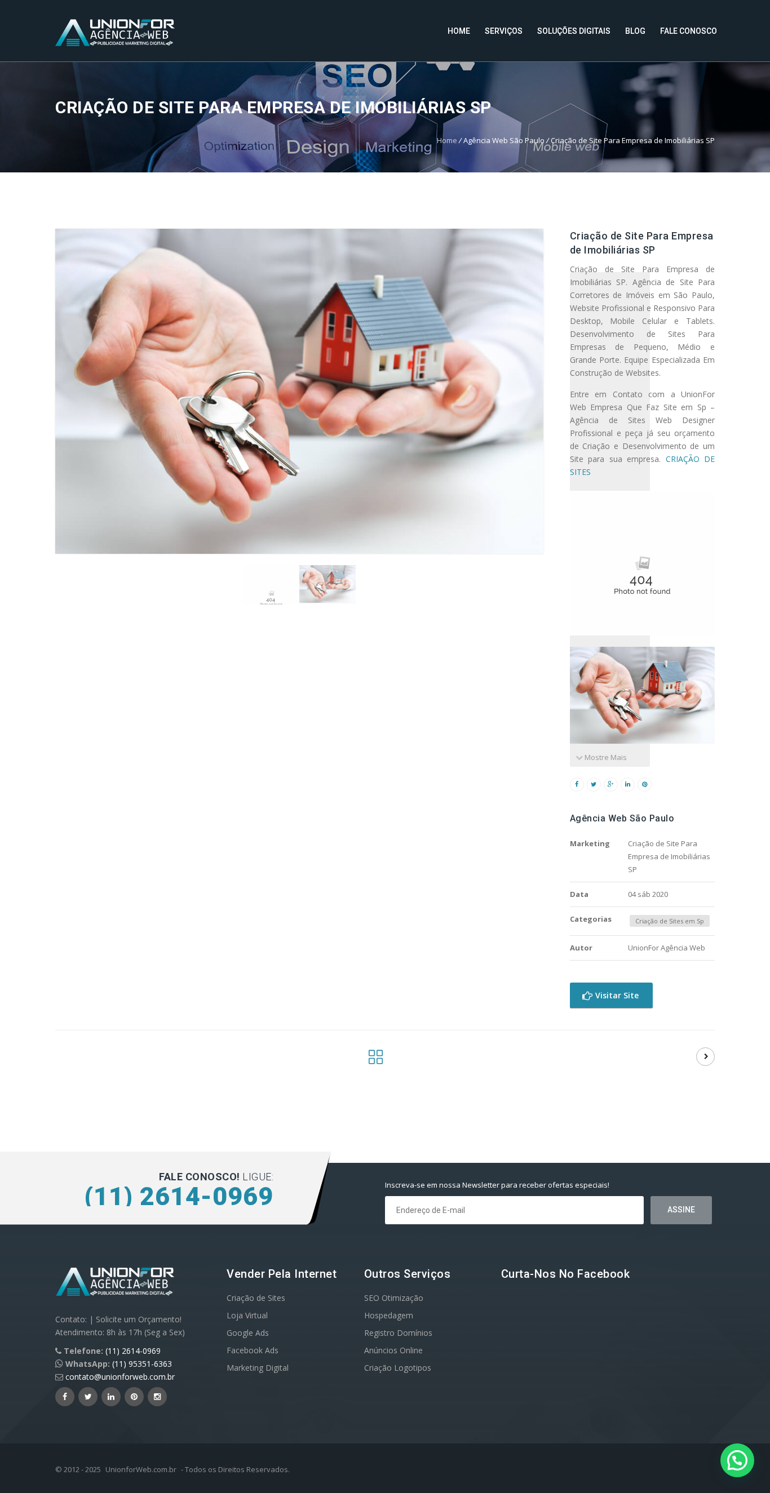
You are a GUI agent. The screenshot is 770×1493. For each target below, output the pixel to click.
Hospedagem (388, 1315)
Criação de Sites (256, 1297)
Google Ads (248, 1332)
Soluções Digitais (573, 30)
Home (459, 30)
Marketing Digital (258, 1367)
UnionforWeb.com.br (140, 1469)
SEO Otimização (393, 1297)
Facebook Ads (252, 1350)
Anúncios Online (393, 1350)
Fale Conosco (688, 30)
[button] (737, 1460)
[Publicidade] (376, 1060)
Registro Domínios (398, 1332)
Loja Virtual (247, 1315)
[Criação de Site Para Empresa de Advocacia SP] (705, 1056)
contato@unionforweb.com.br (120, 1376)
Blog (635, 30)
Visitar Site (616, 995)
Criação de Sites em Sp (669, 921)
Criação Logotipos (397, 1367)
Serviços (504, 30)
